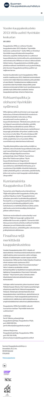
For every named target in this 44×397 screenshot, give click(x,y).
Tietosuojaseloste (8, 358)
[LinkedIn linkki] (4, 366)
